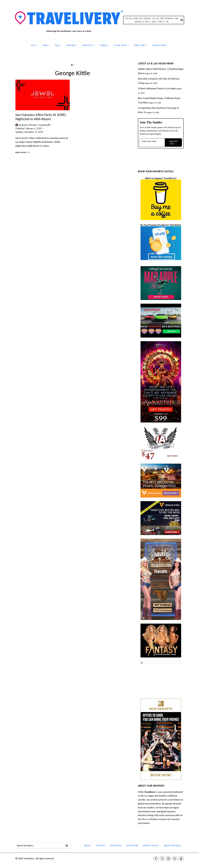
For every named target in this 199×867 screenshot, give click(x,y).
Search (67, 845)
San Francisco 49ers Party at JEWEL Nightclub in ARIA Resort (40, 117)
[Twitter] (162, 858)
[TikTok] (181, 858)
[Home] (72, 65)
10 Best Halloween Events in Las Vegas (157, 88)
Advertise (115, 845)
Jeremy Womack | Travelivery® (36, 125)
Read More (22, 152)
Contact (101, 845)
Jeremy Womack (172, 845)
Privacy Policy (151, 845)
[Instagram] (168, 858)
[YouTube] (174, 858)
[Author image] (16, 125)
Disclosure (132, 845)
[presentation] (42, 95)
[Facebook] (155, 858)
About (87, 845)
